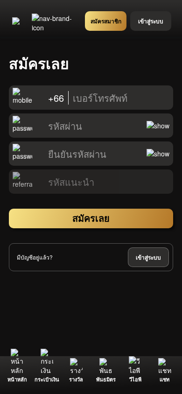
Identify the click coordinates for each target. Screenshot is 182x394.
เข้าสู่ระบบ (148, 257)
